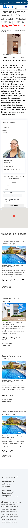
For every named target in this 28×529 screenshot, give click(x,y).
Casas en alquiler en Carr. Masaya (9, 514)
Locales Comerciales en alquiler (10, 496)
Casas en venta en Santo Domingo (9, 506)
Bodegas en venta (6, 483)
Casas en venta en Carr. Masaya (9, 512)
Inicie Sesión (4, 472)
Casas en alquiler (6, 490)
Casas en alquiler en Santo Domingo (10, 508)
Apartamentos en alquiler (8, 492)
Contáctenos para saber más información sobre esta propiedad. (14, 182)
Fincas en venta (6, 486)
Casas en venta (6, 479)
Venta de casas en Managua (8, 504)
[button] (3, 44)
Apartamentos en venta (8, 481)
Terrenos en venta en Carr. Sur (8, 521)
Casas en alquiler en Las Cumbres (9, 516)
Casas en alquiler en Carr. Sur (8, 519)
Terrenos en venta (6, 484)
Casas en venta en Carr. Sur (8, 517)
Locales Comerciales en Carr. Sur (9, 522)
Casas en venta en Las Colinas (8, 509)
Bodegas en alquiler (7, 493)
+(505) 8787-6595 (8, 166)
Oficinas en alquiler (7, 495)
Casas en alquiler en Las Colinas (9, 511)
